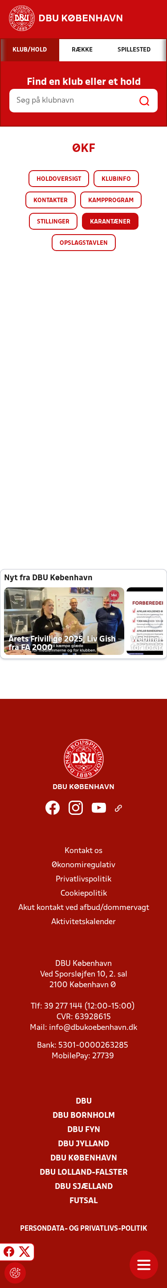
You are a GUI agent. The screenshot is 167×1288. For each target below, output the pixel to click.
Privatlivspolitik (83, 879)
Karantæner (110, 222)
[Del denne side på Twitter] (24, 1253)
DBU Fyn (83, 1130)
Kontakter (50, 200)
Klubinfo (116, 179)
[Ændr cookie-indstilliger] (15, 1273)
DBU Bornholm (84, 1116)
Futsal (83, 1201)
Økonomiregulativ (83, 865)
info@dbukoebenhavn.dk (93, 1028)
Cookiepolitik (84, 893)
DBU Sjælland (84, 1187)
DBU (84, 1101)
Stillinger (53, 222)
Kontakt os (83, 851)
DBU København (83, 1158)
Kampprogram (111, 200)
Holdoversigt (59, 179)
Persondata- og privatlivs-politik (83, 1229)
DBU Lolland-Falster (84, 1172)
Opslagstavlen (84, 243)
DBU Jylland (83, 1144)
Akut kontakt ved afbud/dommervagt (83, 908)
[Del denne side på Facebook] (9, 1253)
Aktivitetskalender (83, 922)
